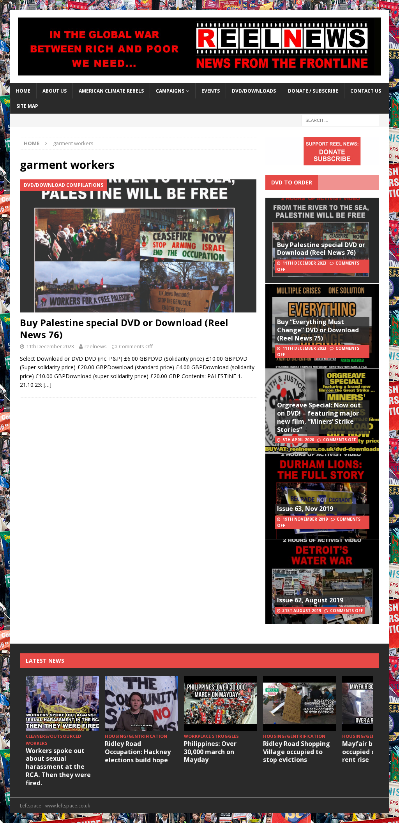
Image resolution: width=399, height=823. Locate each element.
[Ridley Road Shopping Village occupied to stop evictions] (299, 703)
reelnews (96, 346)
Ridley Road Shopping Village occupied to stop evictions (296, 751)
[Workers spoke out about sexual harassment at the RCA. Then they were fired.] (62, 703)
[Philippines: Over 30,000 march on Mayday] (220, 703)
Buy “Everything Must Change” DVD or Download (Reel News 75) (318, 330)
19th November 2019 (305, 519)
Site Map (27, 106)
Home (23, 91)
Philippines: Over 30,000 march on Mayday (210, 751)
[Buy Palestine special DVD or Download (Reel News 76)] (138, 245)
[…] (47, 384)
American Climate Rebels (111, 91)
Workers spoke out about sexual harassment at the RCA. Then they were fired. (58, 766)
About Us (54, 91)
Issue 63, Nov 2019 (305, 508)
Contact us (365, 91)
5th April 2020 (298, 439)
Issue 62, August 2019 (310, 600)
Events (210, 91)
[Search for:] (340, 120)
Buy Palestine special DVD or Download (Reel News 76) (124, 328)
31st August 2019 (301, 610)
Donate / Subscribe (313, 91)
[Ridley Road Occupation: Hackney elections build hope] (141, 703)
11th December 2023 (50, 346)
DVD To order (291, 182)
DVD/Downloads (254, 91)
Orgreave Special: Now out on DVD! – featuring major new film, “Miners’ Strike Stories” (319, 417)
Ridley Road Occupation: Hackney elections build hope (138, 751)
